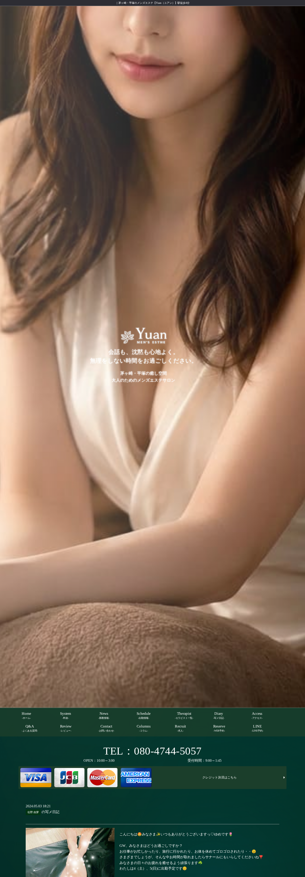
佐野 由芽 (33, 812)
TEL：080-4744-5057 (152, 751)
